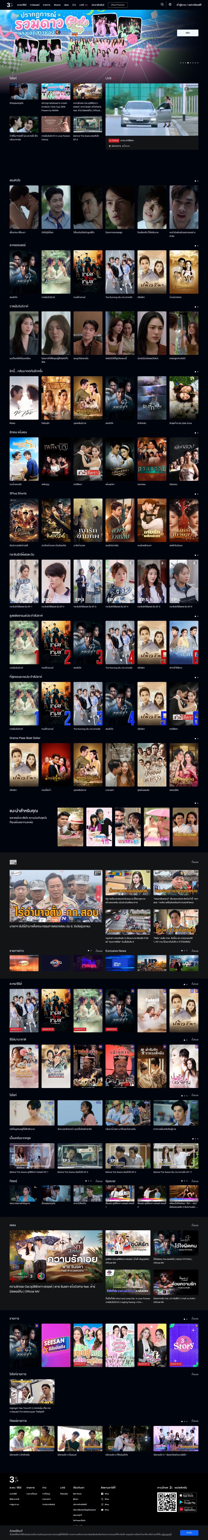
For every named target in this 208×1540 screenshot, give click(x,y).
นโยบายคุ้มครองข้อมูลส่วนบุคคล (84, 1509)
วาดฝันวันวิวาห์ (48, 297)
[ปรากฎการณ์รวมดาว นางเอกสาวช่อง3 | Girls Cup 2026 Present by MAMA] (55, 91)
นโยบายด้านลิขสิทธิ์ (80, 1504)
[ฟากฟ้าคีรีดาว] (183, 642)
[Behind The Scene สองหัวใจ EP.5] (87, 124)
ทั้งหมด (195, 862)
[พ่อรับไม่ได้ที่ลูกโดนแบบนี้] (120, 333)
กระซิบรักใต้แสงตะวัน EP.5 (148, 606)
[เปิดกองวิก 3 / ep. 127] (24, 1345)
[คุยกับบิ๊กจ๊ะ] (183, 963)
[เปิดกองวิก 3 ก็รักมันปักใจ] (128, 1438)
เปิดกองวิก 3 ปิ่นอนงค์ (67, 1455)
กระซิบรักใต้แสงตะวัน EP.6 (180, 606)
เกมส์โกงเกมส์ (79, 297)
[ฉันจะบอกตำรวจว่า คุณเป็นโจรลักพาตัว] (80, 1113)
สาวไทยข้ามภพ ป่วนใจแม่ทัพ (54, 545)
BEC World (77, 1493)
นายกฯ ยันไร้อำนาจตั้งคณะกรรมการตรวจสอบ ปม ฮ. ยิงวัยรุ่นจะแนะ (50, 926)
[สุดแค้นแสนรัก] (151, 765)
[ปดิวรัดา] (151, 272)
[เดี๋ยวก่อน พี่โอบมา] (24, 207)
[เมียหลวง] (183, 459)
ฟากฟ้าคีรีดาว (175, 668)
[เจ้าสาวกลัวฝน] (157, 827)
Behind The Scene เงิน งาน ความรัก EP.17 (172, 1172)
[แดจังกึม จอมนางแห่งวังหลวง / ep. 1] (56, 1066)
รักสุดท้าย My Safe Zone (180, 423)
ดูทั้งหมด (126, 146)
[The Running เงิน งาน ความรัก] (120, 272)
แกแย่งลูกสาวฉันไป (177, 358)
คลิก (188, 33)
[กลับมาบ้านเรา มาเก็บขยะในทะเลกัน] (128, 1113)
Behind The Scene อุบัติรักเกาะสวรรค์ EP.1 (29, 1172)
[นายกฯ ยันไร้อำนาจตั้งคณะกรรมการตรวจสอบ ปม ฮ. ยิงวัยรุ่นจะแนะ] (56, 896)
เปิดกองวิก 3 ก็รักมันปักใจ (117, 1455)
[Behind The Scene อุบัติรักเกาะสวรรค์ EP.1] (32, 1156)
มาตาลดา (110, 790)
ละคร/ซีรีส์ (13, 1493)
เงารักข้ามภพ (79, 545)
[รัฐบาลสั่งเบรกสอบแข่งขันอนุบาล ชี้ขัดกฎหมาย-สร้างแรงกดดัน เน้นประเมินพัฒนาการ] (128, 882)
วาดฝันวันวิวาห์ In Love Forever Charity (55, 137)
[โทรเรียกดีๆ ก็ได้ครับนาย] (151, 207)
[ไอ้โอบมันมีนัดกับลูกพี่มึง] (88, 207)
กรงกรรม (141, 484)
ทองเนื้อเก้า (46, 790)
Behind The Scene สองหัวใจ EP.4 (121, 1172)
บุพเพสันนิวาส (80, 423)
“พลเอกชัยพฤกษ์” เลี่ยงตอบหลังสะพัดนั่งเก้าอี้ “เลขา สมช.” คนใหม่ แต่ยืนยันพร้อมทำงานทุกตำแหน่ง (175, 900)
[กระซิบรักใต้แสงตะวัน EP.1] (24, 581)
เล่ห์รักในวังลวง (175, 545)
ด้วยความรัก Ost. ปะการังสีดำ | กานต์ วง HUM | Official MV (174, 1300)
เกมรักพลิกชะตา (144, 545)
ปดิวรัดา (141, 297)
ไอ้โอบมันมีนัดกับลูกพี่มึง (84, 232)
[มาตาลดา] (120, 765)
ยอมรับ (189, 1532)
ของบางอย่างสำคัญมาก (20, 1203)
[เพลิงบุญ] (56, 459)
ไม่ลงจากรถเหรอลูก (114, 232)
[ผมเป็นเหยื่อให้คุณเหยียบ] (24, 333)
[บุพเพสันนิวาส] (88, 398)
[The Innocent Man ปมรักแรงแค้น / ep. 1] (183, 1066)
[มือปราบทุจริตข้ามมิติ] (24, 520)
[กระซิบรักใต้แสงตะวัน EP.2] (56, 581)
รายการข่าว (46, 1499)
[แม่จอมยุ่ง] (128, 827)
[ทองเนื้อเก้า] (56, 765)
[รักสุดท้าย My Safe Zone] (183, 398)
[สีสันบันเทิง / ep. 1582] (56, 1345)
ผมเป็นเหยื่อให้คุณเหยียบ (20, 358)
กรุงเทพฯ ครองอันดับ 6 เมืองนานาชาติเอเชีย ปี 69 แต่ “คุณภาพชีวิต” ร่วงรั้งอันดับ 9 (127, 940)
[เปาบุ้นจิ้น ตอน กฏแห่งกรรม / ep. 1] (120, 1066)
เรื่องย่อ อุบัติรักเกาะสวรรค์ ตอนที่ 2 (151, 1205)
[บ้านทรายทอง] (183, 272)
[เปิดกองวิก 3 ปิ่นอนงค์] (80, 1438)
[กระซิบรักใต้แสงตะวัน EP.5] (151, 581)
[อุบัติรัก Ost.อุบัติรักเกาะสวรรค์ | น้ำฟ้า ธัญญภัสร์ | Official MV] (128, 1243)
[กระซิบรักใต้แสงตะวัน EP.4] (120, 581)
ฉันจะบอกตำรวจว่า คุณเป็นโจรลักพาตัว (75, 1129)
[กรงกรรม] (151, 459)
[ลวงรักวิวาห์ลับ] (120, 520)
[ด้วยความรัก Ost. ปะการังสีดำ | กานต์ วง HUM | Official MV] (175, 1282)
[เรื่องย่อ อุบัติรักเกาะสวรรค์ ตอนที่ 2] (151, 1193)
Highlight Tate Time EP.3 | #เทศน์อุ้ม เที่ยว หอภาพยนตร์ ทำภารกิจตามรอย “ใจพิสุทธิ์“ (30, 1410)
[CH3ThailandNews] (120, 963)
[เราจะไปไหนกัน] (88, 1193)
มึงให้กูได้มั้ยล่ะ (48, 232)
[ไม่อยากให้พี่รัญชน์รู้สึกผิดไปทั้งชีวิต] (56, 333)
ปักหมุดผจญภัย (16, 103)
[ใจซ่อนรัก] (56, 398)
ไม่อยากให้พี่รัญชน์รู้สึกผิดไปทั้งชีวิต (55, 360)
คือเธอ (12, 423)
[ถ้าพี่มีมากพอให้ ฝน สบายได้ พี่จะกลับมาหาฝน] (24, 124)
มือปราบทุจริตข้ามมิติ (19, 545)
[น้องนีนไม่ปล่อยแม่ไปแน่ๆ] (151, 333)
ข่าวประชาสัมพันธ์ (48, 1504)
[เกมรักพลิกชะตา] (151, 520)
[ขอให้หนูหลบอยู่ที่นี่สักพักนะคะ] (32, 1113)
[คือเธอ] (24, 398)
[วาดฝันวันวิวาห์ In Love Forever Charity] (55, 124)
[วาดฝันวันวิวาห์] (56, 272)
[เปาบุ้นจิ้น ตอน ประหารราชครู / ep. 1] (88, 1066)
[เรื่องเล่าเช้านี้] (24, 963)
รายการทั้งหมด (32, 1493)
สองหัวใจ (13, 297)
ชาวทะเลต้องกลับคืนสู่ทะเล (164, 1129)
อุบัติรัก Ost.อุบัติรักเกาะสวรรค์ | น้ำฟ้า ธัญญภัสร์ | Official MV (127, 1261)
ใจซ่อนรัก (46, 423)
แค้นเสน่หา (110, 484)
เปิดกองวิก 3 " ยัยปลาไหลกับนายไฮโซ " (170, 1455)
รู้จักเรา (75, 1499)
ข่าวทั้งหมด (46, 1493)
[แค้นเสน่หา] (120, 459)
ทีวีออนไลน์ (64, 1493)
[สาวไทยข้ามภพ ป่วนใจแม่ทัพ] (56, 520)
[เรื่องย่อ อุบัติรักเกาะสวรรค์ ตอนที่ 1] (120, 1193)
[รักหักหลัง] (151, 398)
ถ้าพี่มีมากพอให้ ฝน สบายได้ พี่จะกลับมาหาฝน (24, 137)
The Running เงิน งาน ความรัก (119, 297)
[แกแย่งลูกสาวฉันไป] (183, 333)
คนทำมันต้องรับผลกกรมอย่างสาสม (182, 234)
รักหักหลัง (141, 423)
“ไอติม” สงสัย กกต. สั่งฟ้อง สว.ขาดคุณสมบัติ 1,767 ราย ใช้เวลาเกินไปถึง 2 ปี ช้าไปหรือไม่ (173, 940)
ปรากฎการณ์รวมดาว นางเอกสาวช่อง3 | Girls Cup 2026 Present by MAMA (54, 106)
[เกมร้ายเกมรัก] (24, 459)
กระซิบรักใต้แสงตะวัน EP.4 (117, 606)
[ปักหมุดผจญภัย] (24, 91)
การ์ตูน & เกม (14, 1504)
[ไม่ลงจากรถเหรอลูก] (120, 207)
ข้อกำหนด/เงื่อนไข (79, 1520)
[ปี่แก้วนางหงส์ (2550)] (185, 827)
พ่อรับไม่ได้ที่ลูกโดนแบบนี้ (116, 358)
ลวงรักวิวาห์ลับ (112, 545)
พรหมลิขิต (174, 790)
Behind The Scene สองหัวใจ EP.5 (86, 137)
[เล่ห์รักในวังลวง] (183, 520)
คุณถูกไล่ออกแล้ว (81, 358)
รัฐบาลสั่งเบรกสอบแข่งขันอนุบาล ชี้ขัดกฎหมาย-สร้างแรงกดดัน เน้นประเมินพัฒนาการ (126, 900)
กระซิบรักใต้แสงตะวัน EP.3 (85, 606)
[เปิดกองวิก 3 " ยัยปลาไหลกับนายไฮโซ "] (175, 1438)
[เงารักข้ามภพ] (88, 520)
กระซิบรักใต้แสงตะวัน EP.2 (53, 606)
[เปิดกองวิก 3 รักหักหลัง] (32, 1438)
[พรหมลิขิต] (183, 765)
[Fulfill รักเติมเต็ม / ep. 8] (151, 1010)
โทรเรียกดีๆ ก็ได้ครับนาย (148, 232)
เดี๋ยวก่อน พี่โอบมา (18, 232)
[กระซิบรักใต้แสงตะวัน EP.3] (88, 581)
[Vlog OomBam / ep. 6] (120, 1345)
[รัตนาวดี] (70, 827)
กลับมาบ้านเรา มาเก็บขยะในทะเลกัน (121, 1129)
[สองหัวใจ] (24, 272)
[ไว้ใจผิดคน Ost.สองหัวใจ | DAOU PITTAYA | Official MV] (175, 1243)
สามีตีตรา (78, 484)
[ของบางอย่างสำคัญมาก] (24, 1193)
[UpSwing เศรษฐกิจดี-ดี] (151, 963)
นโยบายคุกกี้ (77, 1515)
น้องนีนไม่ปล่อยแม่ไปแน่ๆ (147, 358)
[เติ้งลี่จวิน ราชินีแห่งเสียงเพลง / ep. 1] (24, 1066)
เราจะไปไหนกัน (80, 1203)
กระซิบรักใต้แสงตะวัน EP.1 (21, 606)
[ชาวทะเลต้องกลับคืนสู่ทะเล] (175, 1113)
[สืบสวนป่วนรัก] (99, 827)
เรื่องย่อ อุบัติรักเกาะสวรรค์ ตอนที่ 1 (120, 1205)
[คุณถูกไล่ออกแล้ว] (88, 333)
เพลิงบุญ (45, 484)
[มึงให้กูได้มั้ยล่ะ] (56, 207)
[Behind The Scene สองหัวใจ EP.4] (128, 1156)
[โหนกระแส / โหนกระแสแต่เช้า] (88, 963)
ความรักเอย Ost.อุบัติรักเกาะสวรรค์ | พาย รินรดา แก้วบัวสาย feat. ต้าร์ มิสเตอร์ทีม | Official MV (87, 106)
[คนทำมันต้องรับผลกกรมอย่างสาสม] (183, 207)
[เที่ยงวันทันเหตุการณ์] (56, 963)
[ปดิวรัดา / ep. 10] (183, 1010)
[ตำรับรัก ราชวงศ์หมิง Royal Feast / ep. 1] (151, 1066)
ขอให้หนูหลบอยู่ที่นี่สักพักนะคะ (22, 1129)
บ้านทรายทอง (175, 297)
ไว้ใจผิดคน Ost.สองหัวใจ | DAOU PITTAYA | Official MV (172, 1261)
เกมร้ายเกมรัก (16, 484)
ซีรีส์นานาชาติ (14, 1499)
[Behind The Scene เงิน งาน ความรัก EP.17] (175, 1156)
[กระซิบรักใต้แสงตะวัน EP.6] (183, 581)
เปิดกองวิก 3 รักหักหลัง (20, 1455)
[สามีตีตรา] (88, 459)
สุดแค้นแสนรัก (143, 790)
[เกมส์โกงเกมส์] (88, 272)
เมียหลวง (173, 484)
